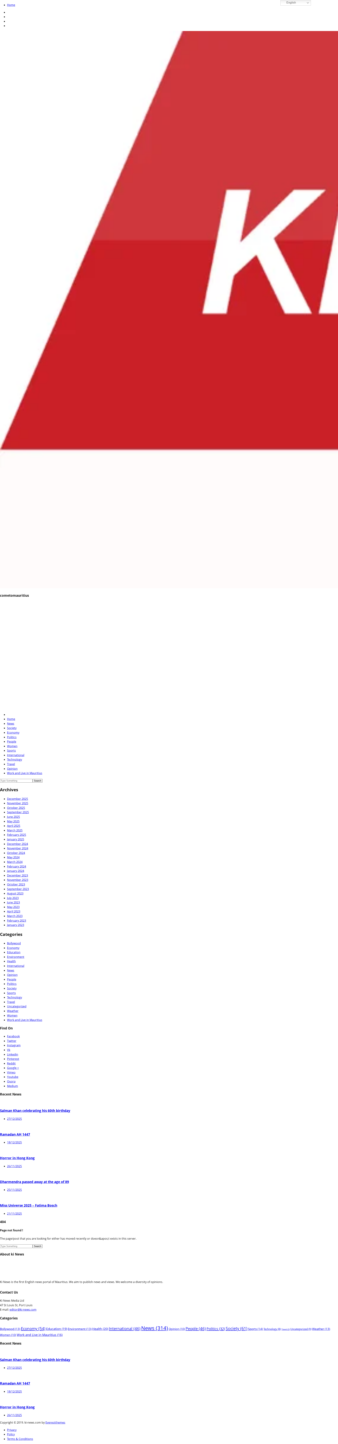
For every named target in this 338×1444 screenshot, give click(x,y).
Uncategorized (16, 1006)
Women (12, 746)
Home (11, 5)
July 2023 (13, 898)
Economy (13, 733)
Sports (11, 750)
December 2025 (17, 799)
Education (13, 952)
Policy (11, 1434)
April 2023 (13, 911)
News (10, 724)
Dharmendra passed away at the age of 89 (34, 1182)
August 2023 (15, 893)
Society (12, 728)
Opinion (12, 769)
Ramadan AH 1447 (15, 1134)
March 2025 (15, 830)
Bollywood (14, 943)
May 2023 (13, 907)
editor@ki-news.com (23, 1310)
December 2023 (17, 875)
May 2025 (13, 821)
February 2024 (16, 866)
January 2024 (15, 871)
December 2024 (17, 844)
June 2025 (13, 817)
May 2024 (13, 857)
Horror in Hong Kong (17, 1158)
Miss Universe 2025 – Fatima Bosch (28, 1205)
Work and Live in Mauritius (24, 773)
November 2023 (17, 880)
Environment (15, 957)
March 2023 (15, 916)
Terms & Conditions (20, 1439)
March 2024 (15, 862)
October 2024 (16, 853)
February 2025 (16, 835)
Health (11, 961)
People (11, 741)
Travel (11, 764)
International (15, 755)
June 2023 (13, 902)
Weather (12, 1011)
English (291, 2)
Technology (14, 759)
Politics (12, 737)
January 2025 (15, 839)
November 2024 (17, 848)
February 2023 (16, 920)
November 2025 (17, 803)
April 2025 (13, 826)
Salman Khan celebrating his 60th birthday (35, 1110)
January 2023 (15, 925)
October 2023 (16, 884)
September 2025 (18, 812)
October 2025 (16, 808)
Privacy (12, 1430)
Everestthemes (55, 1422)
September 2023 (18, 889)
